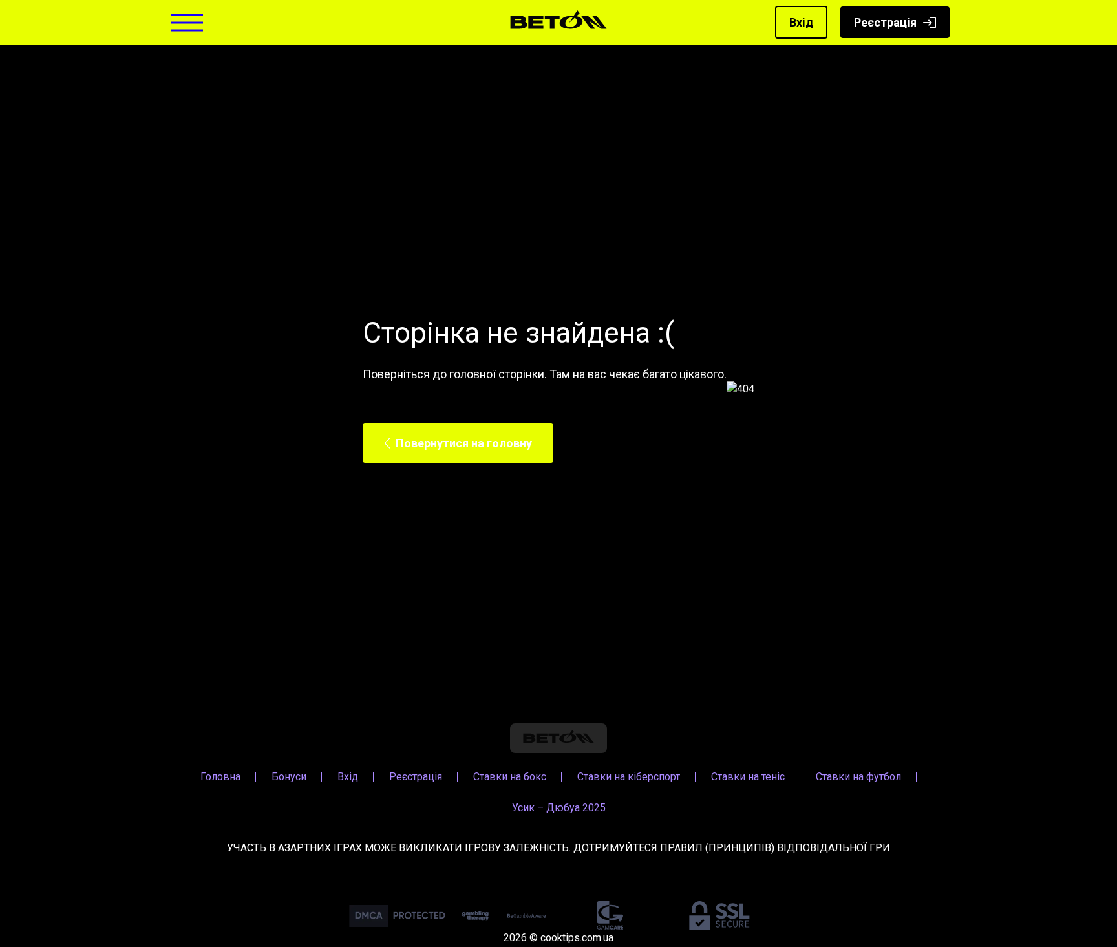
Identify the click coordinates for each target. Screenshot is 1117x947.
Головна (220, 777)
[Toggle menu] (186, 22)
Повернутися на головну (464, 443)
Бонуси (288, 777)
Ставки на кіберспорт (628, 777)
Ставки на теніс (748, 777)
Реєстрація (885, 22)
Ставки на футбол (858, 777)
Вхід (801, 22)
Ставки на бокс (509, 777)
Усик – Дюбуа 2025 (559, 808)
